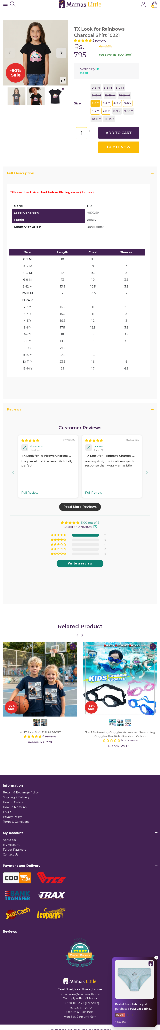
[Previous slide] (13, 472)
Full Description (20, 173)
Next (61, 53)
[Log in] (143, 4)
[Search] (13, 4)
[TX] (35, 96)
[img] (30, 440)
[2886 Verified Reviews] (80, 968)
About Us (9, 840)
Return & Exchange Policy (21, 792)
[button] (83, 40)
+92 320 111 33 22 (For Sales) (80, 1003)
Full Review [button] (29, 492)
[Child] (16, 96)
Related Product (80, 626)
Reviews (14, 409)
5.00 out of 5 (90, 522)
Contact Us (10, 854)
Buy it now (119, 147)
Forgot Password (14, 849)
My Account (11, 845)
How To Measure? (15, 807)
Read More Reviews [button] (80, 507)
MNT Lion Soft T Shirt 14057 (40, 732)
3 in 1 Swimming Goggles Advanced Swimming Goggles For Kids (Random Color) (120, 734)
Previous (10, 53)
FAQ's (7, 812)
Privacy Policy (12, 817)
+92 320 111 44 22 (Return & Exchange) (80, 1010)
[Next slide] (147, 472)
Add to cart (119, 133)
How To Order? (13, 802)
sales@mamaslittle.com (85, 994)
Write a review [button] (80, 563)
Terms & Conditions (16, 821)
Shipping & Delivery (16, 797)
